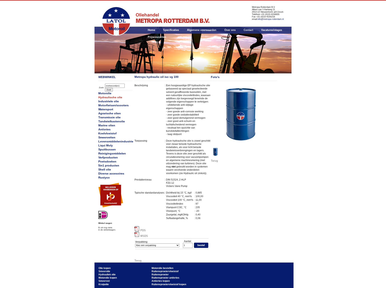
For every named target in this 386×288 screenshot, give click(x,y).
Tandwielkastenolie (111, 121)
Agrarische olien (109, 113)
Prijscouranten (157, 37)
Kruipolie (104, 284)
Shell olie (104, 169)
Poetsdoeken (107, 161)
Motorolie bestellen (162, 268)
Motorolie (104, 93)
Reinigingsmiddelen (112, 153)
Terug (138, 260)
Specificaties (171, 29)
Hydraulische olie (110, 97)
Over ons (230, 29)
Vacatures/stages (271, 29)
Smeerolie (104, 271)
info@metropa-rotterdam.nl (271, 19)
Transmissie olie (109, 117)
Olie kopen (105, 268)
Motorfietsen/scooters (113, 105)
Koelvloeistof (107, 133)
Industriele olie (108, 101)
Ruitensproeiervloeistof (165, 271)
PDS (143, 230)
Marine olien (106, 125)
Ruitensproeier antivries (165, 277)
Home (151, 29)
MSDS (144, 235)
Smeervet (104, 281)
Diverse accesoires (111, 173)
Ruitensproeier (160, 274)
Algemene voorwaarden (201, 29)
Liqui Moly (105, 145)
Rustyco (104, 177)
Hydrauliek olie (107, 274)
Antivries (104, 129)
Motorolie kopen (108, 277)
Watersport (105, 109)
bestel (201, 245)
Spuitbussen (107, 149)
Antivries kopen (161, 281)
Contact (248, 29)
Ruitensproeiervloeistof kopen (169, 284)
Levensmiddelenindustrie (115, 141)
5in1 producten (108, 165)
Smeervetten (106, 137)
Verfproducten (108, 157)
